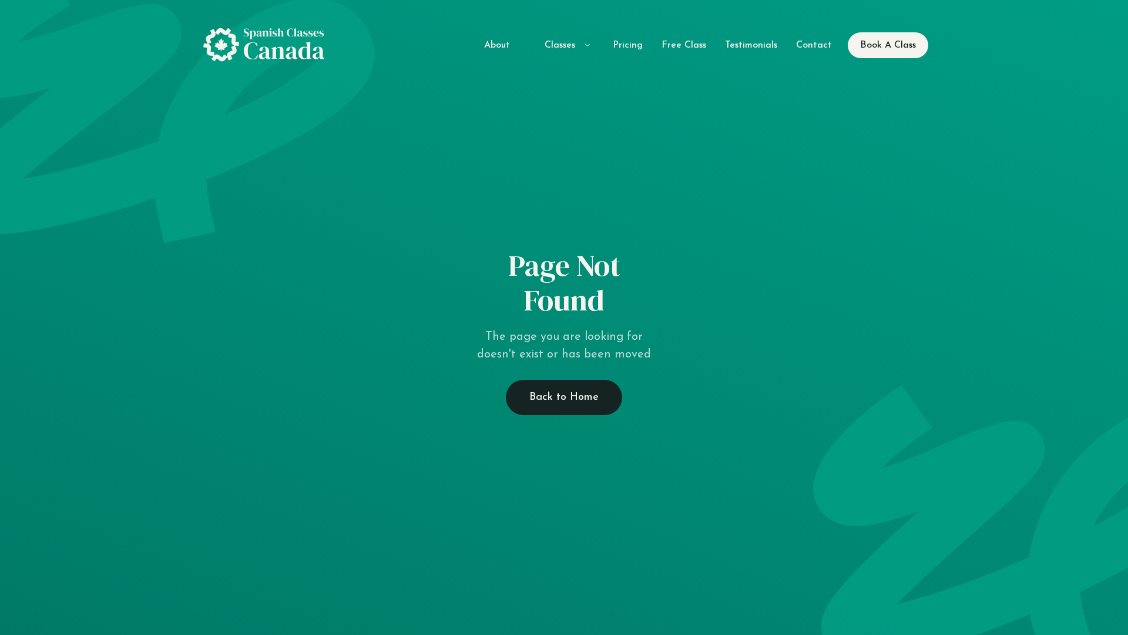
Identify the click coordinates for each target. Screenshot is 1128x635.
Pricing (628, 45)
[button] (561, 45)
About (497, 45)
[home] (268, 45)
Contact (814, 45)
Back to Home (564, 397)
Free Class (684, 45)
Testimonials (751, 45)
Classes (560, 45)
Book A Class (888, 45)
